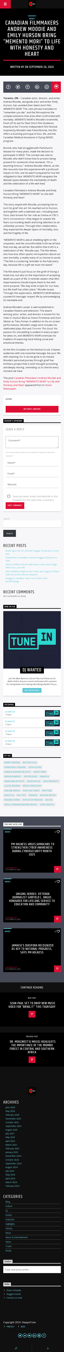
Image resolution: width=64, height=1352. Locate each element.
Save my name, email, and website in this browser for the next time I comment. (35, 496)
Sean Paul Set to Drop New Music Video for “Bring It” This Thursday (32, 1005)
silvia (49, 800)
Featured (10, 1219)
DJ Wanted (10, 712)
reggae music (48, 795)
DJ (7, 1210)
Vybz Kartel (47, 804)
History (9, 1228)
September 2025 (13, 1126)
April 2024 (10, 1178)
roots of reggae (33, 800)
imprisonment (12, 776)
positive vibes (31, 790)
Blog (8, 1201)
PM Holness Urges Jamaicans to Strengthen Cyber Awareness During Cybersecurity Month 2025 (32, 849)
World (8, 1250)
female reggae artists (17, 772)
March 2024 (11, 1182)
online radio (12, 790)
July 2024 (10, 1170)
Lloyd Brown (12, 786)
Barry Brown (12, 762)
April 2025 (10, 1141)
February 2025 (12, 1148)
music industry (32, 786)
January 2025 (12, 1152)
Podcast (11, 1326)
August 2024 (12, 1167)
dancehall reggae (15, 767)
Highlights (10, 1224)
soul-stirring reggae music (20, 804)
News (32, 18)
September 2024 (13, 1163)
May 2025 (10, 1137)
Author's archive (32, 409)
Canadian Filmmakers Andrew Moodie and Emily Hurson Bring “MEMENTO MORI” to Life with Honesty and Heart (32, 381)
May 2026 (10, 1111)
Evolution (35, 767)
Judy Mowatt (51, 781)
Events (9, 1215)
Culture (9, 1206)
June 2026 (10, 1107)
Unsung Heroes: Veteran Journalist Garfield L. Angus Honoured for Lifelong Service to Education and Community (32, 899)
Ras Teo (21, 795)
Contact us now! (14, 1297)
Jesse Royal (33, 781)
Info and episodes (32, 690)
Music (8, 1232)
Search (6, 518)
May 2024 (10, 1174)
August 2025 (12, 1129)
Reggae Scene (12, 800)
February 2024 (12, 1185)
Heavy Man (40, 772)
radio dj (9, 795)
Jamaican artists (14, 781)
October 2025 (12, 1122)
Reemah (33, 795)
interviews (30, 776)
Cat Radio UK (11, 867)
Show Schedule (14, 1290)
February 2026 (12, 1114)
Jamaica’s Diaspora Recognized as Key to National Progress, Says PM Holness (33, 949)
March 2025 (11, 1144)
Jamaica (44, 776)
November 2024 (13, 1155)
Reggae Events (14, 1294)
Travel (8, 1246)
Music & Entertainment (17, 1237)
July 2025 (10, 1133)
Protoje (47, 790)
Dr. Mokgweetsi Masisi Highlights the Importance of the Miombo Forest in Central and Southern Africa (33, 1047)
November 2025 (13, 1118)
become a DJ (29, 762)
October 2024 (12, 1159)
